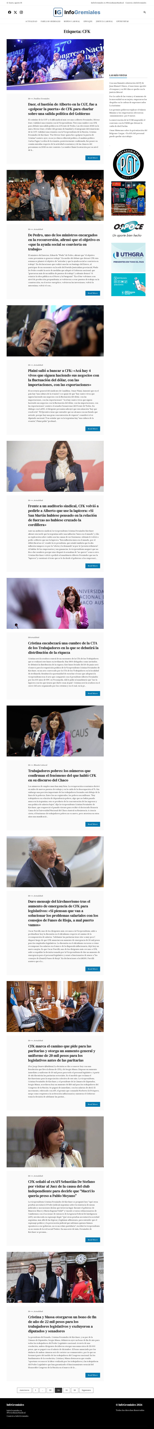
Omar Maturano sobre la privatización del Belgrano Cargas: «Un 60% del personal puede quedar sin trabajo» (128, 133)
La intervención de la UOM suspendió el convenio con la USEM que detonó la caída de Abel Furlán (127, 123)
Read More (93, 158)
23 (50, 1390)
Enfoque (88, 21)
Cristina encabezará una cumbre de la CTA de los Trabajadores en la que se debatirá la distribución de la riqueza (63, 648)
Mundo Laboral (72, 21)
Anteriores (24, 1390)
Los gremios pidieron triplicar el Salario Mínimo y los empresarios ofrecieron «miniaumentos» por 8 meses (127, 113)
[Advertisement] (128, 54)
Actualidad (31, 21)
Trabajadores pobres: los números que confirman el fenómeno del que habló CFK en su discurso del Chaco (62, 775)
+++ (31, 99)
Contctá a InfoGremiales (135, 3)
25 (67, 1390)
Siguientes (86, 1390)
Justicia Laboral (104, 21)
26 (75, 1390)
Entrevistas (122, 21)
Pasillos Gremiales (50, 21)
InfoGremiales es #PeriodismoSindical (107, 3)
